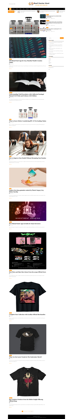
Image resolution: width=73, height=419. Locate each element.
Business (13, 8)
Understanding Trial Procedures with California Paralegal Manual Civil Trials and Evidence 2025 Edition (54, 23)
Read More (10, 68)
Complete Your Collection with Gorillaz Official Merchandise (27, 314)
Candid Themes (44, 417)
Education (48, 20)
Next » (32, 411)
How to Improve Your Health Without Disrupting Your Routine (27, 158)
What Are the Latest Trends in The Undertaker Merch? (25, 357)
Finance (11, 28)
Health (20, 8)
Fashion (17, 8)
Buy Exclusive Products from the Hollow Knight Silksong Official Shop (26, 400)
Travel (31, 8)
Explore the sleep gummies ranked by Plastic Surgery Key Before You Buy (26, 191)
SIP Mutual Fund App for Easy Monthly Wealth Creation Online (25, 61)
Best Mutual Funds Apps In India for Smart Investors (25, 224)
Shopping (27, 8)
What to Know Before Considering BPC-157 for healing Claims (27, 121)
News (23, 8)
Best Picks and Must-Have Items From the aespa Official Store (27, 272)
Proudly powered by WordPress (31, 417)
